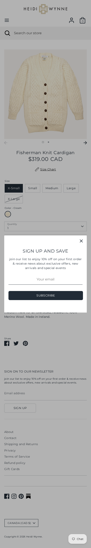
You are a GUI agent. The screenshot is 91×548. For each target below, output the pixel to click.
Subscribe (45, 295)
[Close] (81, 241)
